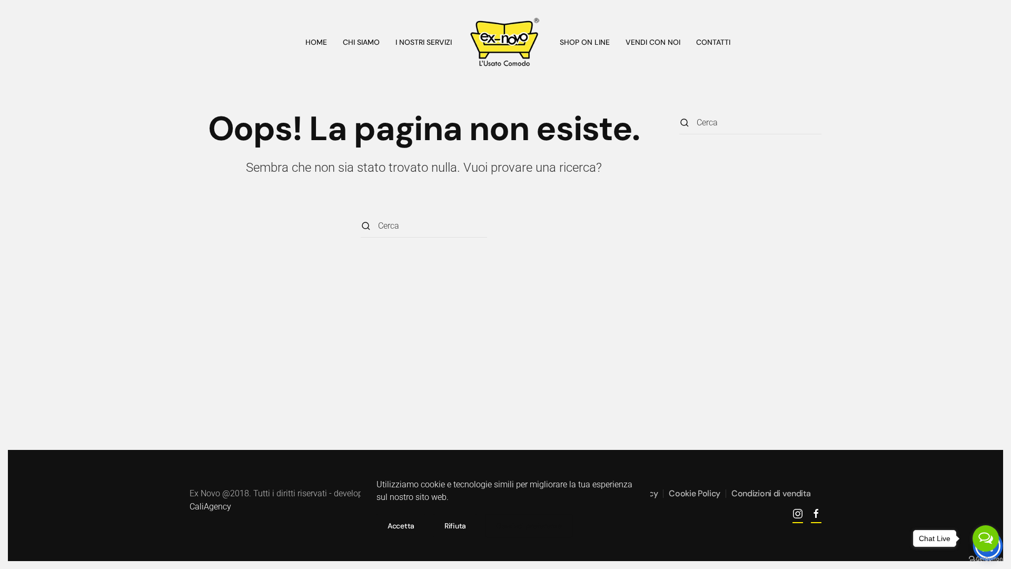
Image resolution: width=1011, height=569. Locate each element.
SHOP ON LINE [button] (585, 42)
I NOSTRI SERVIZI (423, 42)
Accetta (401, 526)
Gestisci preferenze (529, 526)
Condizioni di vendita (770, 493)
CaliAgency (210, 507)
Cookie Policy (694, 493)
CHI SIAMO (361, 42)
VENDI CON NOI (653, 42)
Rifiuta (455, 526)
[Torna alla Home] (506, 42)
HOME (316, 42)
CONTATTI (713, 42)
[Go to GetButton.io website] (986, 558)
